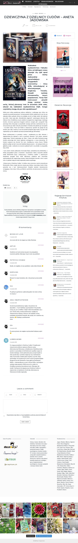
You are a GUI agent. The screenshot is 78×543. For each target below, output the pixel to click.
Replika (65, 471)
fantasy (32, 442)
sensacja (33, 466)
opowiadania (43, 447)
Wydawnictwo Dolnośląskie (63, 464)
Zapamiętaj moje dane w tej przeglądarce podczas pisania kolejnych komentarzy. (26, 416)
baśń (41, 466)
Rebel (73, 451)
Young (66, 460)
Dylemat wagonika (62, 232)
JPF (64, 486)
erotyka (34, 453)
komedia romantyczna (35, 460)
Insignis (59, 458)
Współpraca (37, 6)
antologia (43, 460)
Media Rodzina (62, 451)
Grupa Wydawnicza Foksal (64, 453)
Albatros (68, 442)
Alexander (59, 475)
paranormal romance (35, 449)
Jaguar (58, 442)
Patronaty (45, 6)
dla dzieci (41, 442)
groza (31, 462)
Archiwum (53, 6)
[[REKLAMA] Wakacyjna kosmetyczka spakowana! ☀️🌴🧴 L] (7, 510)
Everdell (59, 246)
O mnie (24, 6)
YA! (58, 466)
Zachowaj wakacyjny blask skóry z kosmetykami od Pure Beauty (64, 204)
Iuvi (72, 480)
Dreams (71, 482)
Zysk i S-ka (62, 447)
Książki (36, 13)
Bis (66, 484)
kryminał (40, 451)
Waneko (63, 442)
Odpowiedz (41, 233)
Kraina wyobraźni (47, 1)
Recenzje (28, 1)
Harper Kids (67, 449)
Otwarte (68, 447)
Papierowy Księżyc (68, 456)
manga (43, 445)
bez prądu (44, 444)
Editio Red (71, 473)
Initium (64, 480)
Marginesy (65, 467)
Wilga (63, 473)
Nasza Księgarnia (65, 444)
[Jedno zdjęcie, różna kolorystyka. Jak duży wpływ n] (54, 525)
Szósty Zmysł (69, 486)
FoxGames (59, 467)
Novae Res (59, 484)
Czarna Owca (60, 449)
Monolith (69, 451)
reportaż (38, 458)
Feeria (58, 444)
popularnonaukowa (41, 455)
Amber (66, 469)
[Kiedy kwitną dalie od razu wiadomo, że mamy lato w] (39, 510)
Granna (68, 480)
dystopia (40, 464)
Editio (68, 466)
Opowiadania (43, 4)
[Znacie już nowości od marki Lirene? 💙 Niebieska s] (23, 510)
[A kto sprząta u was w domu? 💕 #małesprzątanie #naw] (70, 525)
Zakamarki (59, 480)
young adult (33, 455)
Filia (72, 447)
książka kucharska (38, 462)
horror (36, 456)
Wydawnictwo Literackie (63, 455)
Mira (64, 484)
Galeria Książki (65, 458)
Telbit (67, 473)
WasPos (63, 482)
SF (30, 453)
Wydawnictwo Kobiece (62, 445)
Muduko (66, 477)
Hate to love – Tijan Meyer (63, 272)
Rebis (70, 477)
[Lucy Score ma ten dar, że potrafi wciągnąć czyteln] (23, 525)
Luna (72, 488)
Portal (67, 482)
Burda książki (60, 477)
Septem (63, 488)
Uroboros (59, 462)
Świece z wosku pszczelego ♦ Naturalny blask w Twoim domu (64, 218)
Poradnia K (59, 489)
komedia (32, 456)
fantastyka (38, 444)
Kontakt (30, 6)
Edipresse (69, 478)
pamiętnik (45, 464)
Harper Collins (61, 469)
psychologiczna (33, 464)
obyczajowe (44, 458)
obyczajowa (33, 445)
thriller (37, 447)
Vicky (27, 25)
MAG (58, 456)
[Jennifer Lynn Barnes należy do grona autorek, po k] (39, 525)
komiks (44, 451)
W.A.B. (61, 456)
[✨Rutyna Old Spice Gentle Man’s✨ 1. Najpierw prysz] (70, 510)
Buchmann (65, 475)
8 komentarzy (52, 25)
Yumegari (59, 473)
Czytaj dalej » (56, 213)
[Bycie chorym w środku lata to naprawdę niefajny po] (7, 525)
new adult (32, 447)
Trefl (70, 460)
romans (36, 442)
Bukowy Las (71, 467)
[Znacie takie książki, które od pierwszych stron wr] (54, 510)
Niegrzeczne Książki (62, 478)
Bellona (70, 471)
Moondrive (71, 475)
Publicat (71, 455)
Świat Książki (65, 462)
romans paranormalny (42, 453)
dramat (37, 466)
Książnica (67, 488)
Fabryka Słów (63, 466)
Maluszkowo (59, 1)
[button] (71, 59)
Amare (64, 489)
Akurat (58, 482)
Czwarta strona (60, 460)
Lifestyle (36, 1)
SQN (62, 471)
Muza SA (73, 464)
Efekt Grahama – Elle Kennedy (62, 67)
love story (38, 445)
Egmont (72, 442)
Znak (70, 458)
